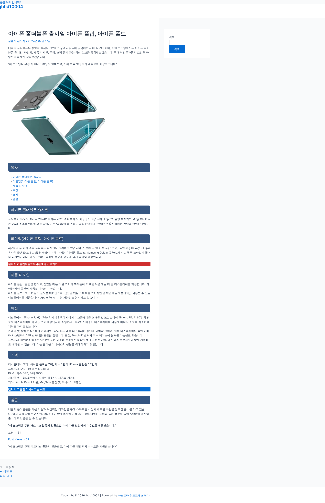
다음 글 (6, 476)
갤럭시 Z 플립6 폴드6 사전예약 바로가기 (33, 264)
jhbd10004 (11, 6)
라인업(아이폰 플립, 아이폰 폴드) (33, 181)
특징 (15, 190)
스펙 (15, 194)
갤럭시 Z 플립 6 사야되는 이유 (27, 389)
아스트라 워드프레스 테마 (133, 495)
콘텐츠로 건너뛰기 (11, 2)
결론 (15, 199)
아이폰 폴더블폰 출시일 (27, 176)
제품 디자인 (20, 185)
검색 (172, 37)
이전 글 (6, 471)
